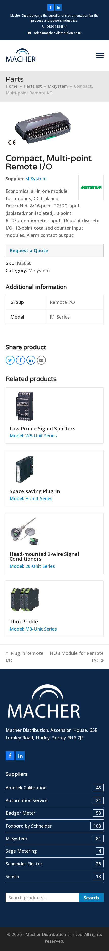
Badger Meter (53, 813)
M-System (36, 179)
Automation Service (53, 800)
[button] (100, 55)
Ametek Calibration (53, 788)
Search (91, 898)
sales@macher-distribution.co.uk (57, 33)
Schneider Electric (53, 864)
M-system (39, 270)
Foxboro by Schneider (53, 826)
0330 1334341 (57, 26)
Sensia (53, 876)
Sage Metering (53, 851)
